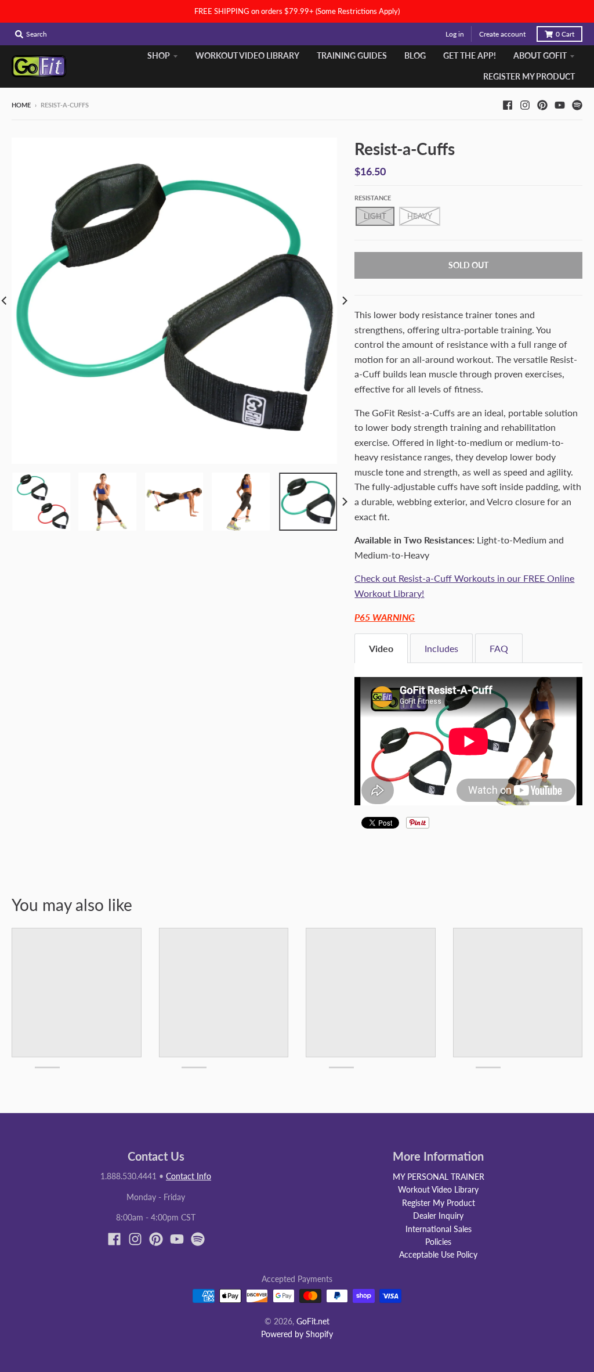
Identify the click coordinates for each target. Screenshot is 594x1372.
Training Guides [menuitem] (352, 55)
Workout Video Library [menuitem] (247, 55)
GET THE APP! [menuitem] (469, 55)
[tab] (381, 648)
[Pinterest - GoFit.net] (542, 104)
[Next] (344, 300)
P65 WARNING (384, 616)
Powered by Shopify (297, 1334)
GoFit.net (312, 1321)
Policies (438, 1242)
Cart (565, 34)
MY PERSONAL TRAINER (438, 1177)
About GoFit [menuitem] (540, 55)
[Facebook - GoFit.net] (507, 104)
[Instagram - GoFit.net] (525, 104)
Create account (502, 34)
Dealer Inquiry (438, 1215)
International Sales (438, 1229)
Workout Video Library (438, 1189)
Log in (455, 34)
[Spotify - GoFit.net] (577, 104)
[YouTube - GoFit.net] (560, 104)
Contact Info (188, 1176)
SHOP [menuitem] (158, 55)
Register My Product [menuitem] (529, 76)
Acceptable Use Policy (438, 1254)
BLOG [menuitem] (415, 55)
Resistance (372, 197)
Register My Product (438, 1203)
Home (21, 105)
